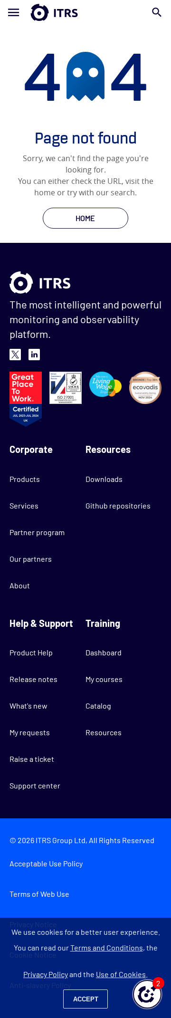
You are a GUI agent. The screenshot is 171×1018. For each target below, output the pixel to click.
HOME (85, 217)
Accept (85, 999)
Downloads (104, 478)
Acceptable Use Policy (46, 863)
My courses (104, 678)
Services (24, 505)
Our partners (31, 558)
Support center (35, 785)
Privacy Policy (45, 974)
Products (25, 478)
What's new (29, 705)
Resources (104, 732)
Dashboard (104, 652)
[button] (147, 994)
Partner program (37, 532)
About (20, 585)
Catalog (98, 705)
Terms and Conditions (106, 947)
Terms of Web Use (39, 893)
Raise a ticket (32, 758)
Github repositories (118, 505)
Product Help (31, 652)
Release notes (33, 678)
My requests (30, 732)
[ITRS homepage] (85, 12)
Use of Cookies (121, 974)
